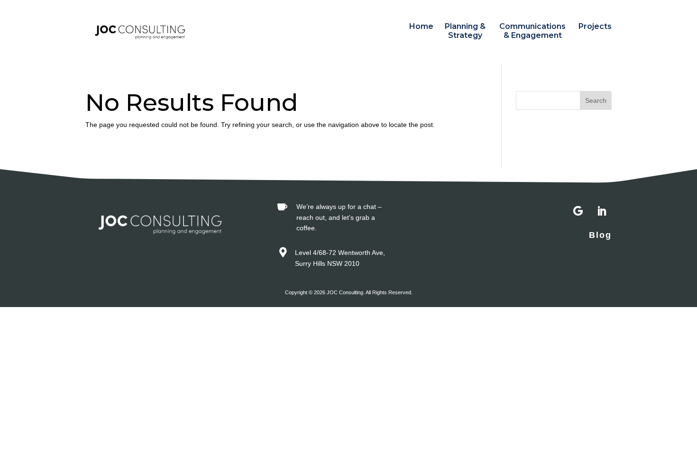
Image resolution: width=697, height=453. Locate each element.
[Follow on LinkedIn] (602, 211)
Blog (600, 235)
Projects (595, 26)
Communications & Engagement (532, 31)
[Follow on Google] (578, 211)
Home (421, 26)
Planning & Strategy (465, 31)
